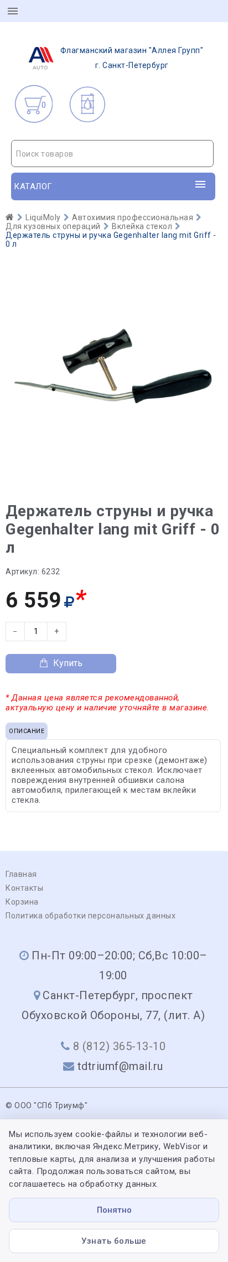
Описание (26, 731)
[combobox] (112, 153)
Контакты (24, 888)
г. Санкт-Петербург (132, 58)
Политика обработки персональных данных (90, 915)
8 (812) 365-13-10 (119, 1046)
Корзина (22, 901)
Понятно (114, 1210)
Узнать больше (114, 1241)
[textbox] (112, 154)
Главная (21, 874)
